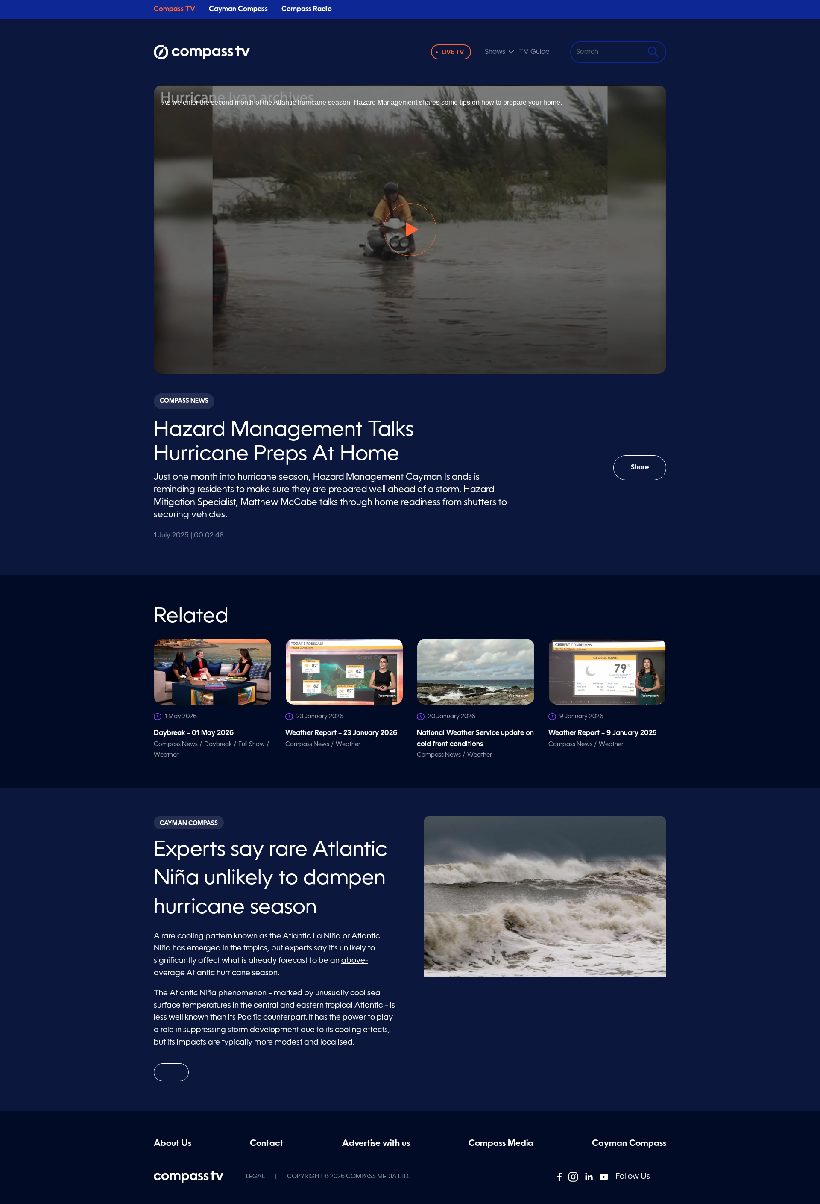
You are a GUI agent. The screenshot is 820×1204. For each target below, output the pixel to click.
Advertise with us (376, 1143)
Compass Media (501, 1143)
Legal (255, 1177)
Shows (495, 52)
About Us (172, 1143)
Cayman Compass (238, 9)
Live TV (453, 53)
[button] (410, 229)
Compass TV (174, 9)
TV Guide (534, 52)
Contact (267, 1143)
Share (648, 472)
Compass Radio (306, 9)
